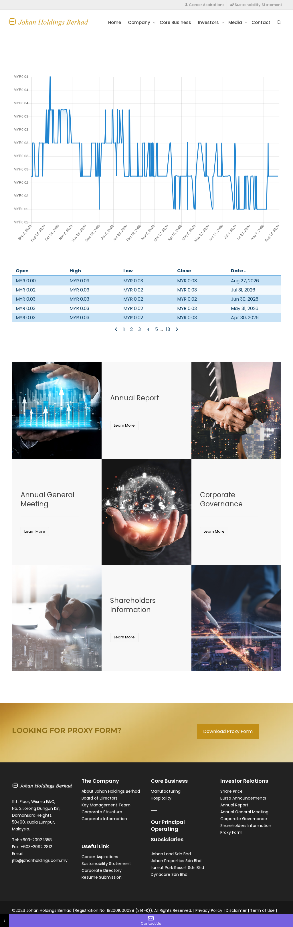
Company (139, 22)
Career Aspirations (206, 4)
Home (114, 22)
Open (22, 270)
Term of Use (262, 910)
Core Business (175, 22)
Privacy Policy (208, 910)
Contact (261, 22)
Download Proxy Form (228, 731)
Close (184, 270)
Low (128, 270)
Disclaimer (236, 910)
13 (168, 329)
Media (235, 22)
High (75, 270)
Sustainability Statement (258, 4)
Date (237, 270)
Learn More (124, 425)
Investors (209, 22)
